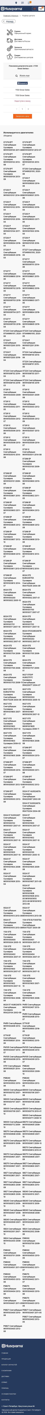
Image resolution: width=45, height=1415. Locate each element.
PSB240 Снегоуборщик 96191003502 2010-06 (12, 1082)
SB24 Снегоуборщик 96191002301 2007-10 (12, 1232)
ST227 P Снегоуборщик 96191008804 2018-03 (31, 311)
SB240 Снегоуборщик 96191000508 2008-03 (31, 1213)
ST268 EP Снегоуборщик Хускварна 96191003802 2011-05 (30, 493)
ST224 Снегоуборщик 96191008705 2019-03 (31, 383)
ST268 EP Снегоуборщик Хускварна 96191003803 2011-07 (12, 507)
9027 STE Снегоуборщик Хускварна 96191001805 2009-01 (12, 752)
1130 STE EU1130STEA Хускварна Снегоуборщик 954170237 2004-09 (31, 924)
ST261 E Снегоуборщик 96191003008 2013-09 (12, 441)
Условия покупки (9, 1394)
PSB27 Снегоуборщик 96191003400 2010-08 (12, 1313)
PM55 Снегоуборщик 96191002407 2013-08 (31, 1007)
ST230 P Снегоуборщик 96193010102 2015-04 (11, 206)
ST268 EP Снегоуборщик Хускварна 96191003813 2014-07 (12, 580)
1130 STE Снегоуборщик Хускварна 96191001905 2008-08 (31, 995)
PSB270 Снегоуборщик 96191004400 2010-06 (31, 1290)
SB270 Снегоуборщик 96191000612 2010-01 (31, 1148)
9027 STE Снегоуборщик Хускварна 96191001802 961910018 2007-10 (11, 723)
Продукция (6, 1359)
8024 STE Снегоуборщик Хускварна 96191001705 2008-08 (31, 650)
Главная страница (10, 16)
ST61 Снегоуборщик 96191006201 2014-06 (12, 1069)
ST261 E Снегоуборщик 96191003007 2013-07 (31, 429)
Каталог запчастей (9, 1365)
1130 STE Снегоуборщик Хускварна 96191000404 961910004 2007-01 (31, 951)
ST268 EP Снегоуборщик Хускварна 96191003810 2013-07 (31, 551)
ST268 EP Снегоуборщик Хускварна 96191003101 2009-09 (12, 478)
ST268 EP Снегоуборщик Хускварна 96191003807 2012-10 (12, 536)
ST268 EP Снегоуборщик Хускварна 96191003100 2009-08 (31, 464)
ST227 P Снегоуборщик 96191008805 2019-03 (31, 323)
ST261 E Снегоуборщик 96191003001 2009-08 (31, 393)
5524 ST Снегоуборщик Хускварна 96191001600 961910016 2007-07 (31, 820)
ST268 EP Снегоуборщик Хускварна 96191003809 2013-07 (12, 551)
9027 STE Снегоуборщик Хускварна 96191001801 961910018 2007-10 (30, 709)
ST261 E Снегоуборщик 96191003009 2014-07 (31, 441)
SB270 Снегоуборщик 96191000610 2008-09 (12, 1143)
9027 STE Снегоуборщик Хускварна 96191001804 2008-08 (31, 738)
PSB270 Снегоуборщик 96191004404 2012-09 (12, 1290)
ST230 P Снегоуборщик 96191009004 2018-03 (12, 242)
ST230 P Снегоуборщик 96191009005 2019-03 (12, 253)
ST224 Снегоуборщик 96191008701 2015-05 (31, 364)
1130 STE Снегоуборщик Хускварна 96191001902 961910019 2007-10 (11, 980)
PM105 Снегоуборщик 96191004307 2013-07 (12, 1050)
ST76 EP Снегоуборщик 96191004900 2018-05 (31, 1027)
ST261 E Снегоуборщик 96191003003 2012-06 (31, 405)
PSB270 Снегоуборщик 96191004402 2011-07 (30, 1278)
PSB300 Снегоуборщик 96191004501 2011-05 (12, 1265)
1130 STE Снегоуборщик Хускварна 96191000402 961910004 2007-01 (12, 951)
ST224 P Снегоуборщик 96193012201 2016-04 (30, 344)
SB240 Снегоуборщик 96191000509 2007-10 (12, 1222)
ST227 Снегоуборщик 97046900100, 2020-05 (31, 252)
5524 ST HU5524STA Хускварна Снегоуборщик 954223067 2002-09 (31, 795)
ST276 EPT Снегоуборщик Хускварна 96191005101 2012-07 (31, 146)
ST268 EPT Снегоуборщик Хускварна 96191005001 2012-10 (12, 780)
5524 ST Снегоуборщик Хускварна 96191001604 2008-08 (12, 864)
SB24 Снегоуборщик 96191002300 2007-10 (31, 1222)
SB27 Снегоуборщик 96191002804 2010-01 (31, 1185)
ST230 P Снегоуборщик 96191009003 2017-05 (31, 218)
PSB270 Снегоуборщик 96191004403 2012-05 (31, 1302)
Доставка (16, 3)
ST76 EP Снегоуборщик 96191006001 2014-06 (12, 1039)
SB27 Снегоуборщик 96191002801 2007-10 (12, 1176)
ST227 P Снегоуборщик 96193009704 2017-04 (12, 311)
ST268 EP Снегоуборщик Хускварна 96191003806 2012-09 (31, 522)
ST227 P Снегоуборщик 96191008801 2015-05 (31, 275)
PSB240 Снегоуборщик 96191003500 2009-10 (31, 1070)
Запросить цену (22, 116)
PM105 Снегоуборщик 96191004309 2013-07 (31, 1059)
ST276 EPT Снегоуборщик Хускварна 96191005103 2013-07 (31, 159)
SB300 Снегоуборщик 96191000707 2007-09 (12, 1102)
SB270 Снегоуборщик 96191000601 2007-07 (12, 1157)
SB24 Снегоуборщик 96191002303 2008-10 (12, 1241)
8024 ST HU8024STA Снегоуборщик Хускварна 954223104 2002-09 (12, 1008)
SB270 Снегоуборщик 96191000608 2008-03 (12, 1134)
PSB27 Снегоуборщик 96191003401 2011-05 (32, 1311)
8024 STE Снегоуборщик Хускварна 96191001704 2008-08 (12, 650)
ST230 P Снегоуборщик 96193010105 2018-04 (31, 242)
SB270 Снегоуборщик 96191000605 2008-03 (31, 1125)
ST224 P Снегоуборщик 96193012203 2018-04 (12, 356)
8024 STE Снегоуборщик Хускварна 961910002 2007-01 (31, 594)
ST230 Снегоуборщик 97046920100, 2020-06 (31, 171)
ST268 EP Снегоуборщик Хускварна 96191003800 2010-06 (31, 478)
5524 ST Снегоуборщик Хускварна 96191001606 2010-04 (12, 878)
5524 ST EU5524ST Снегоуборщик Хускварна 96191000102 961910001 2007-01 (11, 820)
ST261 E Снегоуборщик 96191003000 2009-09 (12, 393)
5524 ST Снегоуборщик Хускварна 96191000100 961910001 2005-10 (31, 849)
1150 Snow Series (22, 90)
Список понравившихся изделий (29, 3)
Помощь (5, 1388)
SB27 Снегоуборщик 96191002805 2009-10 (12, 1194)
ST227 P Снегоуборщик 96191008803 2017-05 (31, 299)
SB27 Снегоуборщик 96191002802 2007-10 (31, 1176)
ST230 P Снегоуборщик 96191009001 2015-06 (31, 194)
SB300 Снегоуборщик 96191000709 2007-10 (12, 1111)
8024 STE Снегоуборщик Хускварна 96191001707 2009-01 (31, 665)
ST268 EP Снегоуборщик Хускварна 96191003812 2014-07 (30, 566)
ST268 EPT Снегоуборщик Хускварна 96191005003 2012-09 (12, 796)
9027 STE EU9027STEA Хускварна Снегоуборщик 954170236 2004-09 (12, 694)
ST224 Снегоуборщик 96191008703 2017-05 (31, 374)
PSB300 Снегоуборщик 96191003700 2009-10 (31, 1242)
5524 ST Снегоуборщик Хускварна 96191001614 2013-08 (32, 912)
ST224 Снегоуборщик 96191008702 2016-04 (12, 374)
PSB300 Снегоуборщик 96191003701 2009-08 (12, 1254)
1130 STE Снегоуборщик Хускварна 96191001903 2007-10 (31, 980)
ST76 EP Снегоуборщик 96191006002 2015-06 (31, 1039)
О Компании (6, 1371)
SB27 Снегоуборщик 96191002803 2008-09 (12, 1185)
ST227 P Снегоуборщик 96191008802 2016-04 (31, 287)
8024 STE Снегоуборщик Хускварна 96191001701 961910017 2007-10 (11, 621)
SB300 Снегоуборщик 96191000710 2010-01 (31, 1110)
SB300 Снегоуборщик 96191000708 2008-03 (31, 1102)
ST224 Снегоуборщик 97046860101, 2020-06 (12, 334)
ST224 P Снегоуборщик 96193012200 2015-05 (12, 344)
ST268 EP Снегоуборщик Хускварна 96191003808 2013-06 (31, 536)
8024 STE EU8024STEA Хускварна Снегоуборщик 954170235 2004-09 (31, 580)
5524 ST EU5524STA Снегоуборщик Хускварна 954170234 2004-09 (31, 807)
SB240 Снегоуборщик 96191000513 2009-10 (31, 1204)
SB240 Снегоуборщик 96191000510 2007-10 (31, 1194)
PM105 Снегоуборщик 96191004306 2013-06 (31, 1050)
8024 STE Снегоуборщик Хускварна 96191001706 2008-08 (12, 665)
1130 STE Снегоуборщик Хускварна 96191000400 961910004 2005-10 (12, 937)
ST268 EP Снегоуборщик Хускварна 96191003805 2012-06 (12, 522)
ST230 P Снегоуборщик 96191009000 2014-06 (31, 182)
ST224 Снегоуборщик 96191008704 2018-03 (12, 383)
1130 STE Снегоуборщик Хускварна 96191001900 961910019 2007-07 (12, 966)
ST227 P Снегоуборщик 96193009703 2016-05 (12, 299)
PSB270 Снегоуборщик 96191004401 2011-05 (12, 1301)
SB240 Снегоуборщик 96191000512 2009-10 (12, 1204)
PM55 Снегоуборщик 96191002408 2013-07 (31, 1017)
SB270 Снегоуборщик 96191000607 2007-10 (12, 1166)
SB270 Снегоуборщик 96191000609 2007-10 (31, 1134)
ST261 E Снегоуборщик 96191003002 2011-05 (11, 405)
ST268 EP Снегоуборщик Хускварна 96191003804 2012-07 (31, 507)
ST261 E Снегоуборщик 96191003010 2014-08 (12, 453)
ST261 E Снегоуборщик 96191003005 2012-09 (31, 417)
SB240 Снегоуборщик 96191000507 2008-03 (12, 1213)
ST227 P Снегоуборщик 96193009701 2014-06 (31, 263)
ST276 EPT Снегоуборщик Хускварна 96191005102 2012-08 (11, 159)
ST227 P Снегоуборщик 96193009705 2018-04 (12, 323)
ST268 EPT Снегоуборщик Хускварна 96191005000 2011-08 (31, 767)
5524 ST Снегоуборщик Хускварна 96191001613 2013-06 (12, 912)
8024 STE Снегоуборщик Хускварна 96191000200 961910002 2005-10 (12, 595)
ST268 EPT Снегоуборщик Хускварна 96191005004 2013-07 (31, 752)
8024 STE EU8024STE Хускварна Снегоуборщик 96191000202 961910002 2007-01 (31, 636)
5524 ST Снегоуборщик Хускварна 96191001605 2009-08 (31, 864)
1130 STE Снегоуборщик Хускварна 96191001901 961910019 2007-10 (30, 966)
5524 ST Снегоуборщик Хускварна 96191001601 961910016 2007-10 (11, 835)
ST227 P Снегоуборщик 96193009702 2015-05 (12, 287)
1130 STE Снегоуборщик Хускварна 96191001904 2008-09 (12, 995)
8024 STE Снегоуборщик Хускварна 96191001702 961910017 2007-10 (30, 621)
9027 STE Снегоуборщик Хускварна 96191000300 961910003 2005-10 (31, 694)
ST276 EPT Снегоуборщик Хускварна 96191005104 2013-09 (12, 174)
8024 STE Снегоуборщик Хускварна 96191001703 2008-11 (12, 678)
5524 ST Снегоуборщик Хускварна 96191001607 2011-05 (31, 877)
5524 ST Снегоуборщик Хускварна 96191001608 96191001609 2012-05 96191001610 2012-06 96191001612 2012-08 (31, 894)
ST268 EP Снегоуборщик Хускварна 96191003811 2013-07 (12, 564)
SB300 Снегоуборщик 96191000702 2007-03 (12, 1093)
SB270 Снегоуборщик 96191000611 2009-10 (32, 1142)
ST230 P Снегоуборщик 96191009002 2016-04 (31, 206)
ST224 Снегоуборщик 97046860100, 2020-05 (31, 334)
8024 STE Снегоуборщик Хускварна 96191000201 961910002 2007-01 (12, 636)
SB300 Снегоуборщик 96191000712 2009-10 (12, 1125)
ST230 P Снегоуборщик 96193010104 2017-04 (11, 230)
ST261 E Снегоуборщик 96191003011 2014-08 (32, 452)
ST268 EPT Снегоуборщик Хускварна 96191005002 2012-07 (31, 782)
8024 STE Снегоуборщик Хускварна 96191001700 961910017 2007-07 (31, 607)
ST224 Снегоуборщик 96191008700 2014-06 (31, 355)
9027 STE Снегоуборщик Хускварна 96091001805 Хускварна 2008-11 (30, 723)
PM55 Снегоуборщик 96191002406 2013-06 (12, 1026)
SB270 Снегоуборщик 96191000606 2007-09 (31, 1157)
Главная (5, 1353)
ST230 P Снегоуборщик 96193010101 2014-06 (12, 193)
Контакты (22, 3)
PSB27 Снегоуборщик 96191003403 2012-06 (12, 1329)
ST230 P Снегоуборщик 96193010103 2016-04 (12, 218)
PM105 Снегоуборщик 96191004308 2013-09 (12, 1059)
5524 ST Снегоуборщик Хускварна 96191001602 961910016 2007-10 (30, 835)
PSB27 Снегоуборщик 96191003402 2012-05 (31, 1319)
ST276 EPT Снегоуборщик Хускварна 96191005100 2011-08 (12, 146)
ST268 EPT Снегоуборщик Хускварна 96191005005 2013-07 (12, 767)
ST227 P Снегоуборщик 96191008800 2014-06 (12, 275)
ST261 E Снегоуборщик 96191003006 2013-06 (12, 429)
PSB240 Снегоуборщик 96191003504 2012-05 (31, 1082)
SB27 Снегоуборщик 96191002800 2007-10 (31, 1166)
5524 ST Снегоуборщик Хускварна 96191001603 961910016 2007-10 (11, 849)
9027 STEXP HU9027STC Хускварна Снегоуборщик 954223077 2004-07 (31, 680)
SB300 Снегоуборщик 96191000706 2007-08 (31, 1093)
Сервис (4, 1382)
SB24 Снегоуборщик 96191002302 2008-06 (31, 1232)
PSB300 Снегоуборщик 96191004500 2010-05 (31, 1254)
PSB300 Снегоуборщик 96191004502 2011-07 (30, 1266)
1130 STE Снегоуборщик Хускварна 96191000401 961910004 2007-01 (31, 937)
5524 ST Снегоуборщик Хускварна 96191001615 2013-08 (12, 924)
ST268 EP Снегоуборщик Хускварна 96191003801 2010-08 (12, 493)
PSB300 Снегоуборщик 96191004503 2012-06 (12, 1278)
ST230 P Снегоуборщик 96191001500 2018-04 (31, 230)
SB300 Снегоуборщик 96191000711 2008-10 (31, 1116)
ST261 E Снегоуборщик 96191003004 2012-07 (12, 417)
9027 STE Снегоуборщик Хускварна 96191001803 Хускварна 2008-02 (12, 738)
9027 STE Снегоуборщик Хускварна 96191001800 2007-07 (12, 709)
